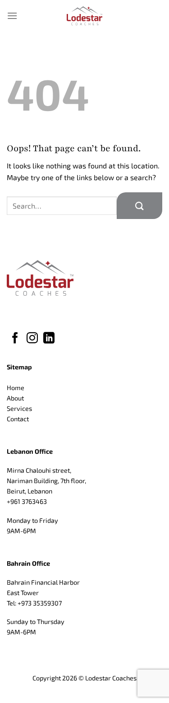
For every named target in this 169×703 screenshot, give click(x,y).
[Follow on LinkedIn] (49, 338)
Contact (18, 419)
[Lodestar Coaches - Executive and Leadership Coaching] (85, 16)
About (15, 398)
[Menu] (12, 16)
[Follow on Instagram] (32, 338)
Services (19, 408)
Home (15, 387)
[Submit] (139, 205)
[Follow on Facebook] (15, 338)
